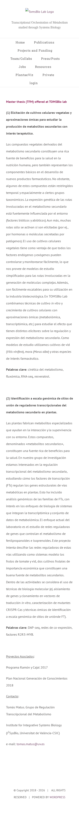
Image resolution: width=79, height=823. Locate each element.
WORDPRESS (57, 797)
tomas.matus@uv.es (31, 744)
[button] (48, 83)
